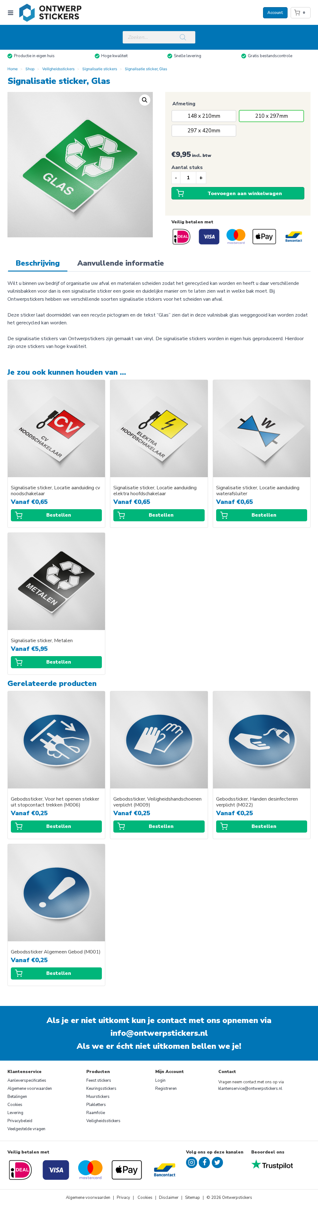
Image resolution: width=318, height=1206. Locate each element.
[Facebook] (204, 1162)
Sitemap (192, 1197)
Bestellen (58, 515)
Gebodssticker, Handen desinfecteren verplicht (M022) (257, 802)
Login (160, 1080)
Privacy (124, 1197)
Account (275, 13)
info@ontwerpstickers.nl (159, 1033)
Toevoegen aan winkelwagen (244, 193)
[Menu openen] (11, 12)
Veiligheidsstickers (103, 1121)
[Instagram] (191, 1162)
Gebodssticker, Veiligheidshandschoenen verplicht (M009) (157, 802)
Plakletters (96, 1105)
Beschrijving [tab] (38, 263)
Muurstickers (98, 1096)
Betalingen (17, 1096)
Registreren (166, 1088)
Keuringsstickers (101, 1088)
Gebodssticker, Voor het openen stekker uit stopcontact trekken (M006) (55, 802)
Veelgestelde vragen (26, 1129)
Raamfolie (95, 1113)
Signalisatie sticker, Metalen (42, 641)
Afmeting (183, 103)
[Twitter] (217, 1162)
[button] (144, 100)
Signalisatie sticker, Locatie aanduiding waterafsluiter (257, 491)
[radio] (204, 116)
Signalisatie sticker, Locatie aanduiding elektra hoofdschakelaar (155, 491)
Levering (15, 1113)
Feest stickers (98, 1080)
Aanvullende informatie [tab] (120, 263)
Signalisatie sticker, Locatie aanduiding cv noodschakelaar (55, 491)
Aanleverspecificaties (26, 1080)
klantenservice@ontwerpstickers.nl (250, 1088)
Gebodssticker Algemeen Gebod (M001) (56, 952)
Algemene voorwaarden (29, 1088)
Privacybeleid (19, 1121)
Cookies (14, 1105)
